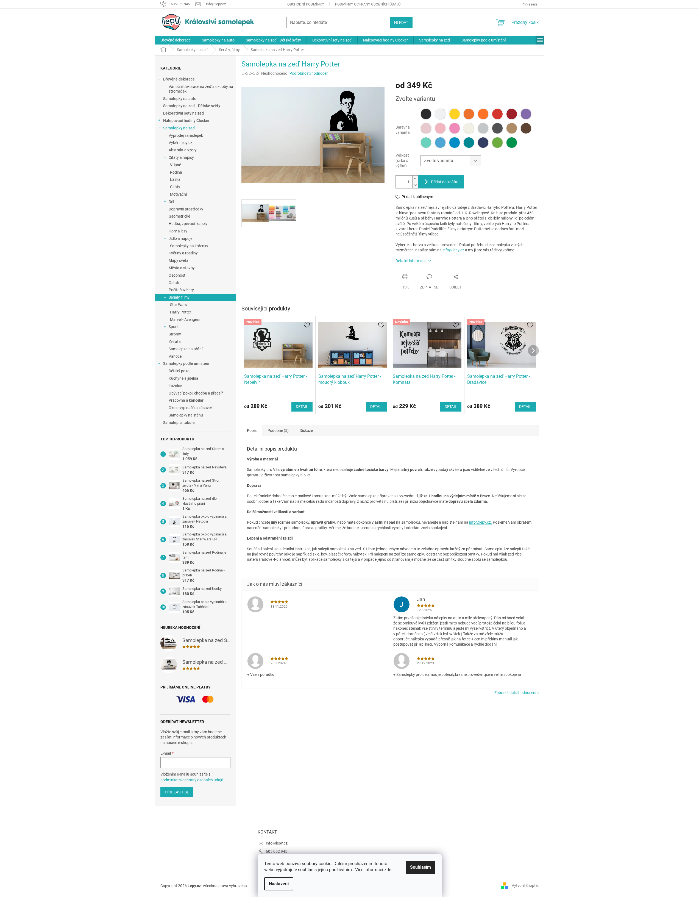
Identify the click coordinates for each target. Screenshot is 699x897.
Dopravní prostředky (186, 209)
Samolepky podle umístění (186, 363)
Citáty (175, 187)
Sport (173, 326)
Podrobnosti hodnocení (309, 73)
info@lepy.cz (453, 250)
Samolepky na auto (179, 98)
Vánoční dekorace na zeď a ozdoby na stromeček (201, 88)
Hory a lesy (178, 231)
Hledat (401, 22)
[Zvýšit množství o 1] (415, 179)
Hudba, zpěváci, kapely (188, 223)
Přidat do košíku (444, 182)
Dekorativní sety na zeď (183, 113)
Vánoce (175, 356)
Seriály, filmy (179, 297)
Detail (302, 406)
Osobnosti (177, 275)
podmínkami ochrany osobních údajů (191, 780)
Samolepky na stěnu (186, 415)
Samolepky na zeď (179, 128)
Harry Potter (180, 312)
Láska (175, 179)
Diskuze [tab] (306, 430)
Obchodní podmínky (305, 4)
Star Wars (178, 304)
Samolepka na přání (185, 349)
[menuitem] (175, 40)
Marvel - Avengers (185, 319)
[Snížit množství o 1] (415, 185)
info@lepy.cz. (480, 522)
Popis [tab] (252, 430)
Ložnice (175, 386)
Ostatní (175, 283)
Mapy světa (178, 260)
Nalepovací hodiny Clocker (186, 120)
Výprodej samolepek (186, 135)
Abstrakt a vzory (183, 150)
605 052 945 (276, 851)
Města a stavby (182, 268)
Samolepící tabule (179, 422)
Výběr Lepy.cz (180, 142)
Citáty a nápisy (181, 157)
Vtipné (175, 165)
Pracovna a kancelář (186, 400)
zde (387, 869)
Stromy (175, 334)
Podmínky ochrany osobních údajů (367, 4)
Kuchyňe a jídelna (183, 378)
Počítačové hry (181, 290)
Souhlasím (420, 867)
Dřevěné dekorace (179, 79)
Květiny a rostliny (183, 253)
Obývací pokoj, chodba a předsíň (196, 393)
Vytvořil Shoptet (525, 885)
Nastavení (279, 883)
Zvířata (175, 341)
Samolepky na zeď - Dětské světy (191, 106)
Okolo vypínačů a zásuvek (191, 408)
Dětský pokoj (179, 371)
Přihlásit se (177, 792)
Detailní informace (411, 261)
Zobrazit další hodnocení (515, 692)
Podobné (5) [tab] (278, 430)
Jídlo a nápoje (180, 238)
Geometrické (179, 216)
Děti (172, 201)
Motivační (178, 194)
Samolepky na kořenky (189, 246)
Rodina (176, 172)
